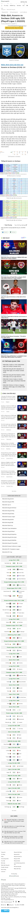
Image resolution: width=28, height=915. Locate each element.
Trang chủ (3, 852)
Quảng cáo (11, 904)
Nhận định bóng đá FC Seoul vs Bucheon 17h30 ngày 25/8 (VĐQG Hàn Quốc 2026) (14, 832)
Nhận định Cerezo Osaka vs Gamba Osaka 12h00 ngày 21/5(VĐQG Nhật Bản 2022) (14, 380)
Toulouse (7, 756)
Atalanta (7, 688)
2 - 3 (14, 650)
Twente (7, 411)
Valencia (7, 622)
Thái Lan (20, 637)
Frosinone (7, 797)
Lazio (20, 709)
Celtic (20, 628)
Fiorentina (20, 662)
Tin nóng (6, 5)
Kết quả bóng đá (14, 12)
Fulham (7, 650)
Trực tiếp (3, 860)
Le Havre (7, 791)
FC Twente (21, 603)
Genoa (8, 734)
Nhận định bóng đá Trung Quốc (9, 543)
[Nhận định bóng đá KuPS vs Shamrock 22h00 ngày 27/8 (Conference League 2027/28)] (22, 418)
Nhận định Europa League (8, 516)
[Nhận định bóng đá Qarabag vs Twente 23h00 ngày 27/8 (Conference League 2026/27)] (22, 408)
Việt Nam (19, 5)
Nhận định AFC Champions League (11, 549)
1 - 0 (14, 681)
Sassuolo (20, 688)
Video (2, 856)
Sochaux (14, 232)
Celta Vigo (21, 728)
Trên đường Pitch (5, 858)
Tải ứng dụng (14, 873)
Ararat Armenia (9, 476)
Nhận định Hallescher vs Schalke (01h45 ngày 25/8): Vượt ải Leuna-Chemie (14, 827)
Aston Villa (21, 716)
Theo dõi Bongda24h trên (13, 25)
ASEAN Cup (12, 5)
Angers (8, 772)
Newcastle (7, 722)
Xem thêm (14, 491)
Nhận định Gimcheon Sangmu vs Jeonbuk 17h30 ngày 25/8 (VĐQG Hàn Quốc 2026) (13, 837)
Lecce (20, 800)
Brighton (7, 401)
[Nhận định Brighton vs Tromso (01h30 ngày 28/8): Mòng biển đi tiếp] (22, 398)
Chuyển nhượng (4, 867)
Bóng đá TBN (17, 858)
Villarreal (20, 784)
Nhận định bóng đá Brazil (8, 531)
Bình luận (3, 863)
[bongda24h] (1, 5)
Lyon (8, 569)
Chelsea (20, 650)
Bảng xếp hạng (17, 868)
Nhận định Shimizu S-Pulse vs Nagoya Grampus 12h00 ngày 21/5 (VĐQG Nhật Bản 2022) (14, 386)
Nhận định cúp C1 (6, 504)
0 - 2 (14, 734)
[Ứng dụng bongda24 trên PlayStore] (11, 875)
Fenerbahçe (21, 569)
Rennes (7, 697)
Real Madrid (7, 563)
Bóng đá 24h (5, 12)
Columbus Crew (9, 486)
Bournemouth (21, 719)
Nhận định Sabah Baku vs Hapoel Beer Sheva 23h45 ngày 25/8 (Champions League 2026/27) (14, 821)
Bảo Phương (8, 225)
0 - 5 (14, 703)
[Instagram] (16, 901)
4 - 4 (14, 744)
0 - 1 (14, 709)
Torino (8, 691)
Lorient (20, 753)
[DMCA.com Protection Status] (5, 911)
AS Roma (7, 662)
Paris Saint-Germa (22, 697)
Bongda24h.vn (15, 907)
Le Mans (7, 750)
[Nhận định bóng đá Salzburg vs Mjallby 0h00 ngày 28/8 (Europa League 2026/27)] (22, 465)
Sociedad (20, 563)
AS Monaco (7, 612)
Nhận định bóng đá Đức (8, 519)
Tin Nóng (3, 854)
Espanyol (7, 766)
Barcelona (21, 703)
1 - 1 (14, 669)
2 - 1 (14, 688)
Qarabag (7, 603)
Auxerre (5, 232)
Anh (23, 5)
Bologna (7, 709)
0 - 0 (14, 656)
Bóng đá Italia (17, 860)
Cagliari (20, 738)
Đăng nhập (24, 1)
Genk (20, 744)
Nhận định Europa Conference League (11, 546)
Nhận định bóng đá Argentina (9, 534)
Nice (8, 753)
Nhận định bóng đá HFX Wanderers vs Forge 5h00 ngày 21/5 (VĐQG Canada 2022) (13, 370)
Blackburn (8, 448)
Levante (20, 656)
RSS (2, 902)
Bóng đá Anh (17, 854)
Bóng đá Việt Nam (18, 852)
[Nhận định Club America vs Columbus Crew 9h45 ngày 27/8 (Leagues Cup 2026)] (22, 483)
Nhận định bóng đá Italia (8, 513)
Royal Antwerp (6, 744)
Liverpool (20, 722)
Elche (8, 703)
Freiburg (7, 616)
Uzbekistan (8, 429)
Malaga (8, 669)
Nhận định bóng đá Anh (8, 498)
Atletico (7, 784)
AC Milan (20, 691)
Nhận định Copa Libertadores (9, 528)
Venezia (7, 800)
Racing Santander (22, 681)
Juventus (20, 797)
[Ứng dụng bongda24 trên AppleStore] (16, 875)
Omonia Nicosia (9, 458)
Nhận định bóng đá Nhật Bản (9, 540)
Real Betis (21, 622)
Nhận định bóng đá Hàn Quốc (9, 537)
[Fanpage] (13, 901)
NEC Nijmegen (21, 631)
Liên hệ (4, 904)
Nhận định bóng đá (5, 865)
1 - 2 (14, 691)
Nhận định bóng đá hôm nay (12, 65)
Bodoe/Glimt (6, 631)
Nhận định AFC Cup (7, 552)
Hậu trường (3, 869)
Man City (7, 719)
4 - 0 (14, 662)
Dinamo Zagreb (22, 575)
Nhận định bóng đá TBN (8, 501)
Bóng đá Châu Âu (18, 856)
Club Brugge (7, 806)
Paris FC (20, 759)
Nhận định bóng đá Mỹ (7, 522)
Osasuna (7, 656)
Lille (19, 772)
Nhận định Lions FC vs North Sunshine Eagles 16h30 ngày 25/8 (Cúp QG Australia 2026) (14, 842)
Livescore (3, 871)
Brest (20, 750)
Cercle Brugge (21, 806)
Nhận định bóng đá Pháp (8, 510)
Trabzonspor (8, 439)
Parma (8, 738)
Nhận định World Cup (7, 525)
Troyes (8, 759)
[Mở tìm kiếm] (24, 4)
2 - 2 (14, 697)
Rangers (20, 606)
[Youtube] (19, 901)
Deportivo (20, 669)
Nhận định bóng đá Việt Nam (9, 507)
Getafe (8, 681)
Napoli (20, 734)
